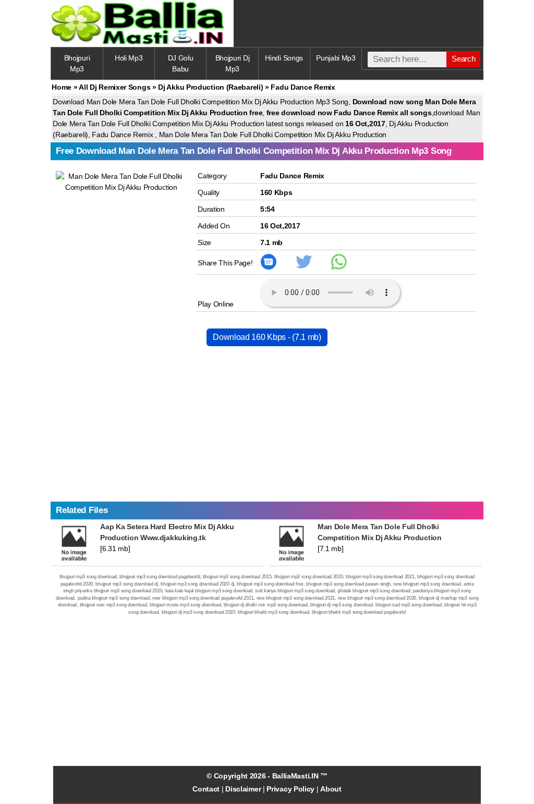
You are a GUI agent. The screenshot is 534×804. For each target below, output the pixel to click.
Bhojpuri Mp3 (77, 63)
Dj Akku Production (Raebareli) (210, 87)
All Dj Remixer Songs (114, 87)
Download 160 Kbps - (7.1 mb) (267, 337)
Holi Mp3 (129, 58)
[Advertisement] (267, 429)
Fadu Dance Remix (292, 176)
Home (61, 87)
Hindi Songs (284, 58)
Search (463, 58)
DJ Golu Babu (180, 63)
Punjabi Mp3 (336, 58)
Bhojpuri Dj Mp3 (232, 63)
